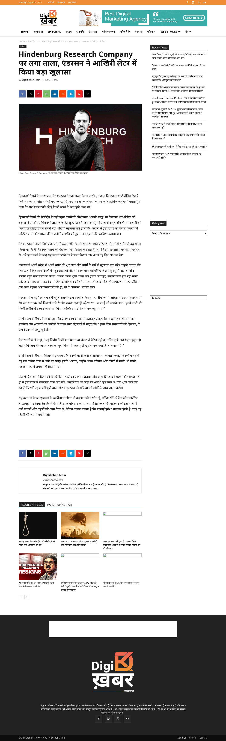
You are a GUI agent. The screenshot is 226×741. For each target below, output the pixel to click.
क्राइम (69, 31)
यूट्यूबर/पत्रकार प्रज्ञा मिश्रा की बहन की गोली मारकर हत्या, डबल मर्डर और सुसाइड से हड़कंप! (177, 78)
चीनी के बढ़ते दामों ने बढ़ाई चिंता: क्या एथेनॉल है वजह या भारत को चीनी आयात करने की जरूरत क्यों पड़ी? (179, 56)
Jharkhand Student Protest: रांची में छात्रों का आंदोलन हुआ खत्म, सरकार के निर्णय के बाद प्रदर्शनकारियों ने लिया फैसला (179, 100)
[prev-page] (21, 597)
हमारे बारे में (61, 2)
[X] (198, 2)
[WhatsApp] (46, 93)
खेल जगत (93, 31)
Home (25, 31)
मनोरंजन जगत (108, 31)
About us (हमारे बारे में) (186, 737)
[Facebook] (187, 2)
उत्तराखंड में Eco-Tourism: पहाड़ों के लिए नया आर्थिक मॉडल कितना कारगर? (178, 136)
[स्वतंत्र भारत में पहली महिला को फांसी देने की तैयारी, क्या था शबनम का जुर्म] (38, 525)
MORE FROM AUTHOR (59, 504)
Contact (203, 737)
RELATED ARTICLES (32, 504)
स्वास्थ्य (138, 31)
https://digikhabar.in (53, 480)
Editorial (54, 31)
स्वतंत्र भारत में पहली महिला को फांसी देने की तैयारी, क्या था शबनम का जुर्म (177, 125)
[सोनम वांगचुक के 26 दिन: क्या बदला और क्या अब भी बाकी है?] (122, 566)
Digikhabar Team (31, 79)
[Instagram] (193, 2)
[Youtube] (204, 2)
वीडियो (150, 31)
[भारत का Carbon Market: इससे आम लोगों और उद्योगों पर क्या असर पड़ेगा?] (80, 525)
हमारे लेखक (72, 2)
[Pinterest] (38, 93)
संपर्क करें (51, 2)
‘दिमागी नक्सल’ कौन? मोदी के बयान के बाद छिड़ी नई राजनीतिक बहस (178, 67)
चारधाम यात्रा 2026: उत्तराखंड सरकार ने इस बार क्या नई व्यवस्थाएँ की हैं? (176, 156)
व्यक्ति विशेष (125, 31)
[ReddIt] (62, 93)
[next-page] (26, 597)
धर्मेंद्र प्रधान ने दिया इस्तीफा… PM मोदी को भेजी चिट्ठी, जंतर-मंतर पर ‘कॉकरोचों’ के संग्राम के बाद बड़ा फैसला (80, 586)
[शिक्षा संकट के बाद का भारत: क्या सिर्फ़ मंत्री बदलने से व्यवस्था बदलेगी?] (38, 566)
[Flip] (79, 93)
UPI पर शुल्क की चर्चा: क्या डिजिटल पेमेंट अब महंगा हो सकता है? (179, 146)
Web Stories (169, 31)
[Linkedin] (54, 93)
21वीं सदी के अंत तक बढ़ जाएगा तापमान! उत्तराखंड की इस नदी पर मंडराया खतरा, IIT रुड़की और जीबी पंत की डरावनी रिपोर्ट (178, 89)
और (186, 31)
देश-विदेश (31, 41)
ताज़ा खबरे (38, 31)
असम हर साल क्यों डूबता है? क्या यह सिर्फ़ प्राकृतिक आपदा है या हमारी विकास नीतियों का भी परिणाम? (121, 545)
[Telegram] (71, 93)
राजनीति (80, 31)
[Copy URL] (87, 93)
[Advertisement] (80, 184)
